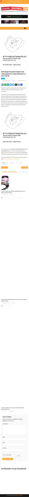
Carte (3, 78)
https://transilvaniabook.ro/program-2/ (11, 159)
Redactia (14, 80)
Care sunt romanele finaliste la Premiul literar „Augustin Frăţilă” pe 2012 (14, 300)
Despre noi (9, 2)
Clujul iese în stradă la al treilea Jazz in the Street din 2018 (25, 167)
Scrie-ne (14, 2)
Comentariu (5, 423)
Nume (3, 437)
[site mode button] (24, 28)
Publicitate (20, 2)
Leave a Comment (21, 80)
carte (7, 162)
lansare (20, 162)
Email (3, 442)
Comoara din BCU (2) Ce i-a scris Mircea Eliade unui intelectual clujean (12, 408)
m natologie (4, 164)
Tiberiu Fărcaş (11, 411)
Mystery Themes (19, 495)
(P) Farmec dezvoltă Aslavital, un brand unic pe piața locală (5, 167)
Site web (4, 448)
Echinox (11, 162)
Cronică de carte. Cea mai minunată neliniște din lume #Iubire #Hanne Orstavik (13, 192)
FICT (16, 162)
